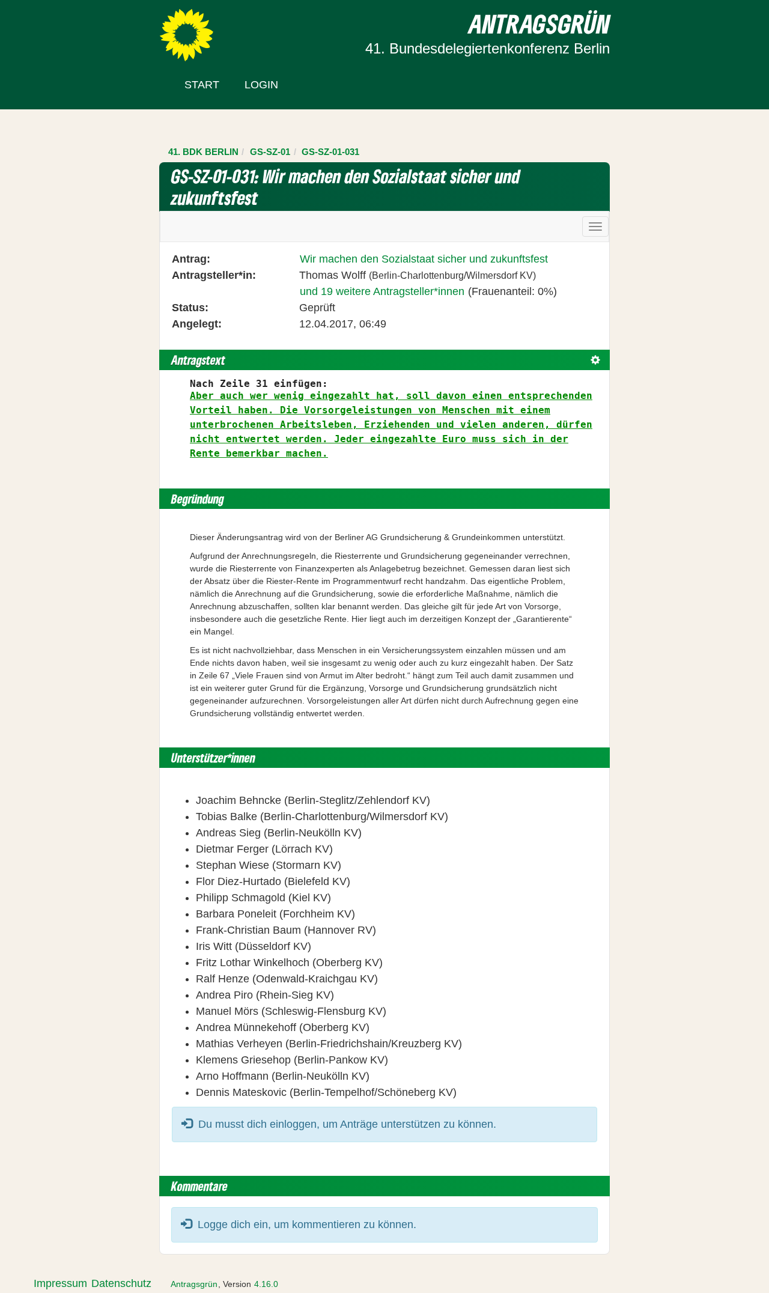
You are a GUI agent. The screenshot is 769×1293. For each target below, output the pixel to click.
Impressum (60, 1283)
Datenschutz (121, 1283)
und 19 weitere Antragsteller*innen (382, 291)
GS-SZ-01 (270, 152)
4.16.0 (266, 1284)
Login (261, 85)
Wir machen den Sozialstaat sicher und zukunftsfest (424, 259)
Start (201, 85)
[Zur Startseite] (186, 34)
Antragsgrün (194, 1284)
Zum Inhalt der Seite (55, 29)
